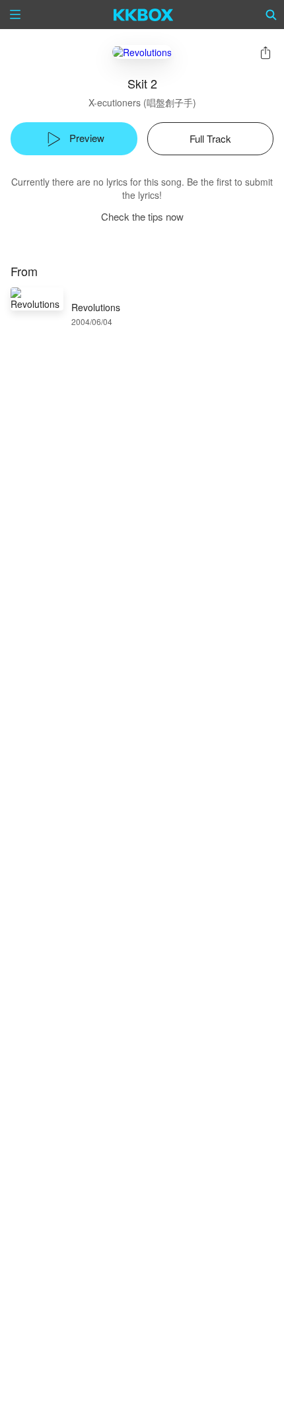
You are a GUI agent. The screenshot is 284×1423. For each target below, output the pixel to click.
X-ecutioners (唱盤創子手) (142, 102)
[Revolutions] (142, 52)
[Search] (271, 14)
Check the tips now (142, 216)
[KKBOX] (143, 14)
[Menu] (15, 14)
